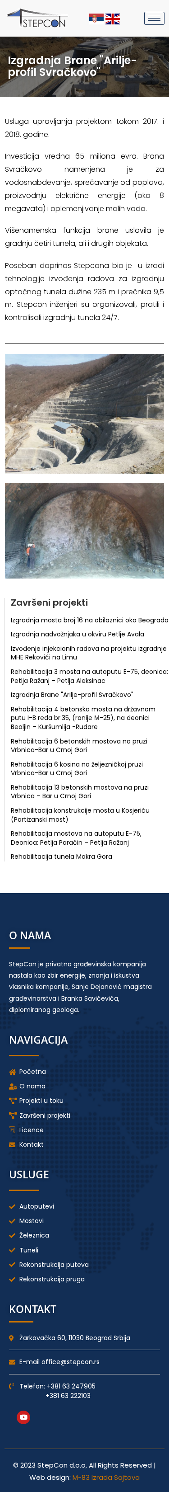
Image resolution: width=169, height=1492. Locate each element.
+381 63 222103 (68, 1395)
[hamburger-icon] (154, 18)
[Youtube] (23, 1417)
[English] (112, 18)
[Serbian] (97, 18)
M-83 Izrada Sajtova (106, 1477)
